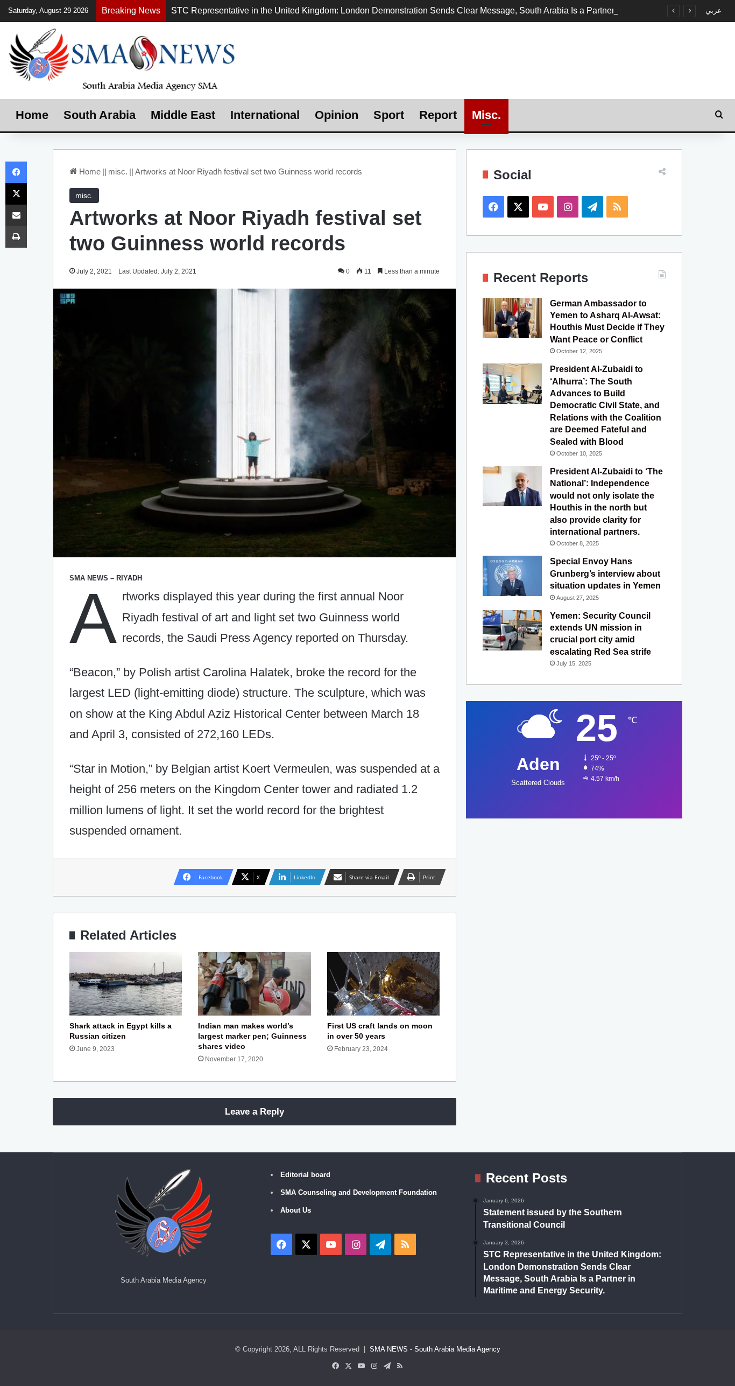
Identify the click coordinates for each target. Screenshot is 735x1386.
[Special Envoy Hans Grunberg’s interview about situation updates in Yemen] (512, 576)
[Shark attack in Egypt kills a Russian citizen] (125, 984)
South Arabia (99, 115)
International (265, 115)
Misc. (486, 115)
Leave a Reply (254, 1112)
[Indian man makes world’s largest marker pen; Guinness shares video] (254, 984)
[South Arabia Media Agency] (122, 59)
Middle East (183, 115)
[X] (16, 194)
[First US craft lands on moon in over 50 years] (383, 984)
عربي (713, 10)
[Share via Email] (16, 215)
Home (32, 115)
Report (438, 115)
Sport (388, 115)
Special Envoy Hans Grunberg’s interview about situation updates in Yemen (605, 573)
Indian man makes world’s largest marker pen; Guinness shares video (252, 1036)
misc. (118, 171)
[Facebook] (16, 172)
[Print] (16, 237)
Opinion (336, 115)
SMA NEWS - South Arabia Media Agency (435, 1349)
